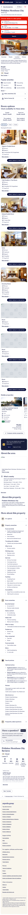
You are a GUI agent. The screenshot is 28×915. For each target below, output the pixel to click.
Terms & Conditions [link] (6, 868)
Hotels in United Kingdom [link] (8, 814)
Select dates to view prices (17, 160)
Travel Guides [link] (5, 889)
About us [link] (4, 884)
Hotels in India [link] (5, 809)
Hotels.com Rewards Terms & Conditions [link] (11, 878)
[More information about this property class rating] (6, 12)
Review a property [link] (6, 845)
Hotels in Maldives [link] (6, 826)
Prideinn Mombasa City (11, 23)
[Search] (24, 741)
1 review (4, 756)
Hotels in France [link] (6, 829)
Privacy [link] (4, 870)
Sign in (9, 447)
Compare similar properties (15, 433)
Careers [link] (4, 887)
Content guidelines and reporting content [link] (12, 875)
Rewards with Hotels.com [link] (8, 892)
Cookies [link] (4, 873)
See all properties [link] (8, 7)
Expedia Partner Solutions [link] (8, 856)
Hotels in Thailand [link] (6, 816)
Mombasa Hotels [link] (9, 796)
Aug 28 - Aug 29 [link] (21, 114)
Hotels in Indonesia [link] (6, 821)
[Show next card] (26, 47)
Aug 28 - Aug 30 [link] (7, 120)
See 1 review (4, 75)
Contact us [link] (4, 843)
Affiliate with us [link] (6, 852)
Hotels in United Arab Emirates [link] (9, 811)
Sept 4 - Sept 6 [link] (21, 120)
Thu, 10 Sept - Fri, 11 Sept (11, 27)
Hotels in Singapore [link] (6, 824)
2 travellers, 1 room (9, 32)
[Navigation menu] (25, 2)
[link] (25, 7)
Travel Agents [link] (5, 861)
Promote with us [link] (6, 859)
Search (14, 36)
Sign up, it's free (17, 447)
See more (3, 492)
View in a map (5, 472)
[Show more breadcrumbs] (2, 796)
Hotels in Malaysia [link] (6, 831)
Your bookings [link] (5, 838)
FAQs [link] (3, 840)
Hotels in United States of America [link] (10, 819)
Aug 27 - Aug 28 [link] (7, 114)
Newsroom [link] (4, 854)
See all (2, 90)
